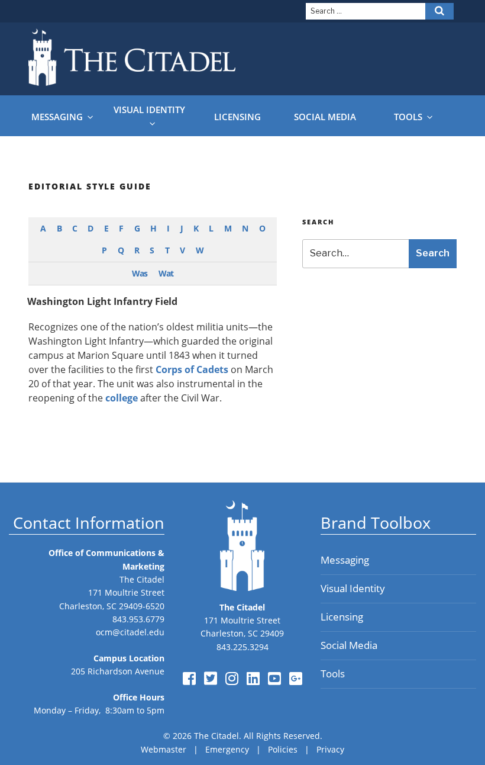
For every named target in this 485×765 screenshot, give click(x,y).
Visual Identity (149, 110)
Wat (166, 273)
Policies (283, 749)
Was (139, 273)
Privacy (330, 749)
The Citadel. (217, 735)
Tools (408, 117)
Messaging (57, 117)
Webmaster (163, 749)
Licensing (237, 117)
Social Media (325, 117)
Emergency (227, 749)
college (121, 397)
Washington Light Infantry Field (102, 301)
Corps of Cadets (192, 369)
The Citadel (141, 579)
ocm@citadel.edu (130, 632)
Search (433, 253)
